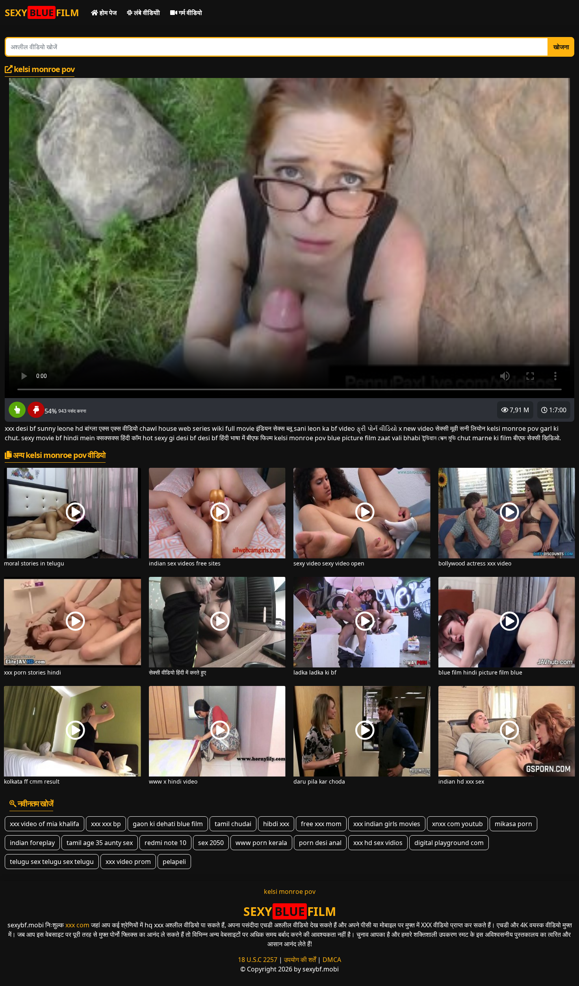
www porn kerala (261, 842)
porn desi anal (320, 842)
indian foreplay (32, 842)
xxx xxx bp (106, 823)
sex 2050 (211, 842)
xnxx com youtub (457, 823)
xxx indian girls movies (386, 823)
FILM (42, 12)
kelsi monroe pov (289, 891)
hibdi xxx (276, 823)
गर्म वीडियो (189, 12)
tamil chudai (233, 823)
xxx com (77, 925)
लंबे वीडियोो (146, 12)
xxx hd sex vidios (378, 842)
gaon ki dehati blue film (168, 823)
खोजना (561, 47)
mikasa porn (513, 823)
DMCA (332, 959)
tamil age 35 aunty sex (100, 842)
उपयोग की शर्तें (300, 959)
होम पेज (107, 12)
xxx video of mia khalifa (44, 823)
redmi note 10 (165, 842)
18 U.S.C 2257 (257, 959)
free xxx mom (321, 823)
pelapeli (174, 861)
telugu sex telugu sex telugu (52, 861)
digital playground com (449, 842)
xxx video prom (128, 861)
